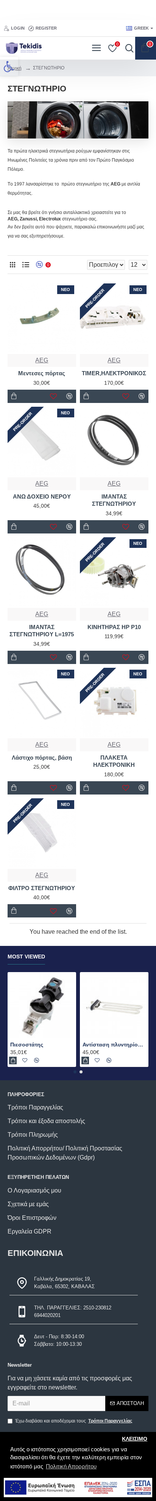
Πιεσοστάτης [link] (26, 1045)
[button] (74, 1071)
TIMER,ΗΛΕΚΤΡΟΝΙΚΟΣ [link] (114, 373)
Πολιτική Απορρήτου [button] (71, 1466)
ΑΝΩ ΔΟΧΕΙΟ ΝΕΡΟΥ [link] (42, 496)
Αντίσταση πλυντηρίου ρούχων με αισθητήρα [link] (114, 1045)
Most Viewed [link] (26, 956)
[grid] (12, 264)
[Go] (127, 48)
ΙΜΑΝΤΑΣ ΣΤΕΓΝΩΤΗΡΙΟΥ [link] (114, 500)
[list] (25, 264)
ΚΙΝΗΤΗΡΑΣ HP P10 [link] (114, 627)
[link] (9, 66)
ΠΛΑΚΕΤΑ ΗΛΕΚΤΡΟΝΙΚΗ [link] (114, 761)
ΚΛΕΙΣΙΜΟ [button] (134, 1439)
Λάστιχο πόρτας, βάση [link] (42, 757)
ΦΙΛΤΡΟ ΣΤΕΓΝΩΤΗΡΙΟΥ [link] (41, 888)
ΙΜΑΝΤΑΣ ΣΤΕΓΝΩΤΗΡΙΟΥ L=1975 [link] (41, 631)
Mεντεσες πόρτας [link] (41, 373)
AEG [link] (41, 360)
